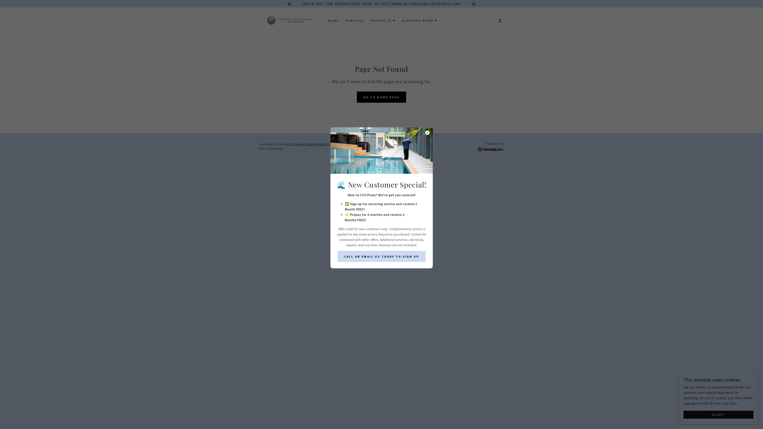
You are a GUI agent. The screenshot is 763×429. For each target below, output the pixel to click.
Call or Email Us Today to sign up (381, 256)
